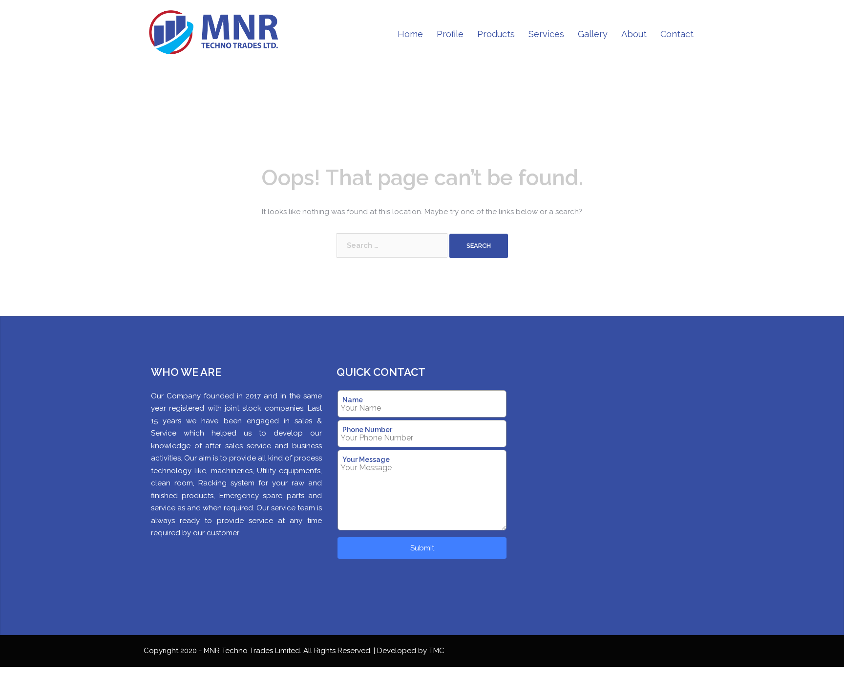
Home (410, 34)
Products (496, 34)
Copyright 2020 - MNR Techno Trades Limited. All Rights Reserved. (259, 650)
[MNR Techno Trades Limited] (218, 33)
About (634, 34)
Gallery (593, 34)
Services (546, 34)
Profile (450, 34)
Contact (677, 34)
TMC (436, 650)
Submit (422, 548)
